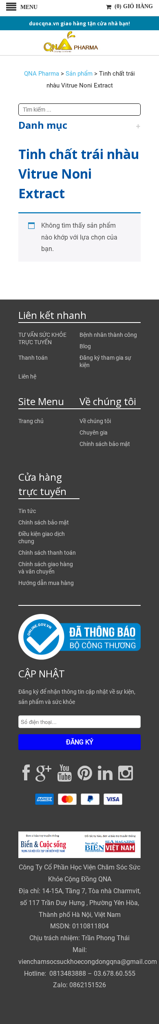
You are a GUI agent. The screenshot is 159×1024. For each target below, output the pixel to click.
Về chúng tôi (95, 421)
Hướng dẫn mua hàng (46, 583)
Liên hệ (27, 376)
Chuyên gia (94, 432)
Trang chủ (31, 421)
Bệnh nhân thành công (108, 335)
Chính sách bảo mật (105, 444)
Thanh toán (33, 357)
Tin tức (27, 511)
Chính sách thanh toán (47, 552)
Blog (85, 346)
